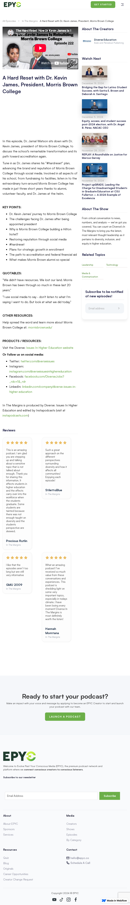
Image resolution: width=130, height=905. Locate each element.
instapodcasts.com (15, 415)
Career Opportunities (15, 874)
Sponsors (9, 829)
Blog (6, 863)
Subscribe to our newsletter (19, 777)
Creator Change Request (18, 879)
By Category (73, 840)
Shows (70, 829)
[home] (34, 4)
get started (103, 4)
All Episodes (9, 20)
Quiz (6, 857)
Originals (8, 868)
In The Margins (30, 20)
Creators (71, 823)
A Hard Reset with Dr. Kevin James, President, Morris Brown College (77, 20)
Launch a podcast (65, 716)
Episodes (71, 834)
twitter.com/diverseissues (38, 361)
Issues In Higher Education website (49, 347)
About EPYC (10, 823)
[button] (122, 4)
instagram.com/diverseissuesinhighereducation (40, 371)
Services (8, 834)
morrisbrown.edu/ (40, 327)
